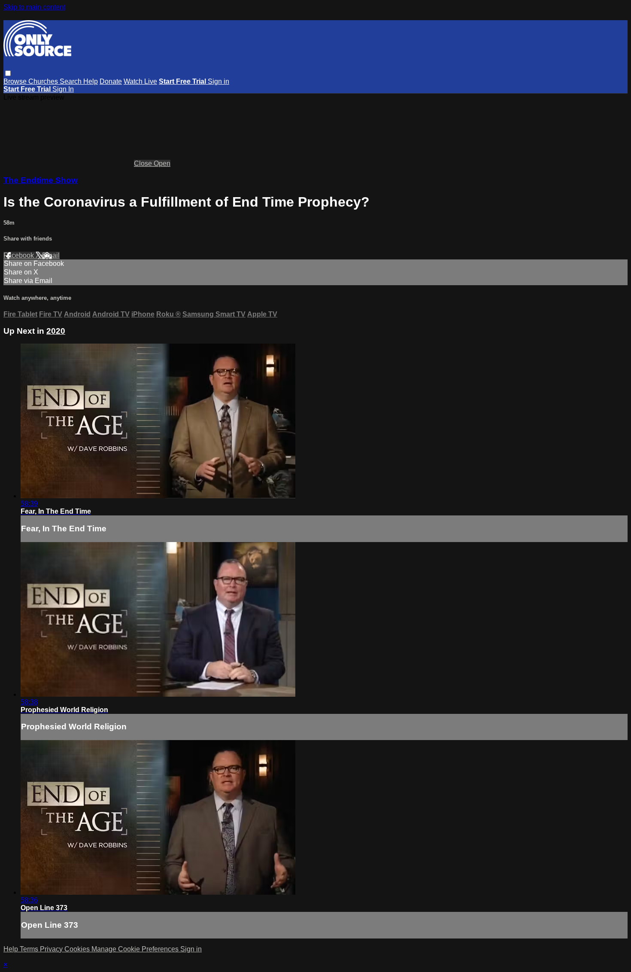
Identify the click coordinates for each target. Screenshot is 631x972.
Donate (111, 81)
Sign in (218, 81)
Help (90, 81)
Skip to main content (34, 7)
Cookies (77, 949)
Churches (44, 81)
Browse (15, 81)
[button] (8, 73)
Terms (30, 949)
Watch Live (140, 81)
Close (144, 163)
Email (51, 255)
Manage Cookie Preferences (135, 949)
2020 (55, 330)
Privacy (52, 949)
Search (71, 81)
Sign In (63, 89)
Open (162, 163)
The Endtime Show (40, 180)
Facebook (19, 255)
